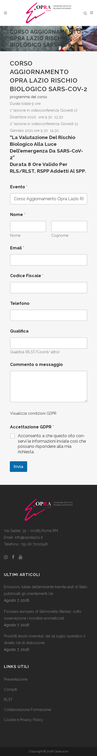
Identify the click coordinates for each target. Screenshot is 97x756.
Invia (18, 466)
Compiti (10, 689)
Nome (15, 235)
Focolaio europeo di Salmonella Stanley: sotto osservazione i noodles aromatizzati (42, 614)
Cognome (59, 235)
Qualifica (19, 331)
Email (17, 248)
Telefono (19, 303)
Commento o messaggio (36, 364)
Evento (18, 186)
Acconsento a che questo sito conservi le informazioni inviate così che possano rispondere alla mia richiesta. (52, 443)
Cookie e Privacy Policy (23, 720)
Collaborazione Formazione (27, 710)
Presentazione (15, 679)
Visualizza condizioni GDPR (33, 413)
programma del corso (28, 97)
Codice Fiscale (26, 275)
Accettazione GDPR (32, 426)
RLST (8, 699)
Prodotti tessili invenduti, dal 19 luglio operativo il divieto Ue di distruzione (44, 639)
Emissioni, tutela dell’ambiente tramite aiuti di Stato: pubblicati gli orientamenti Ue (46, 590)
